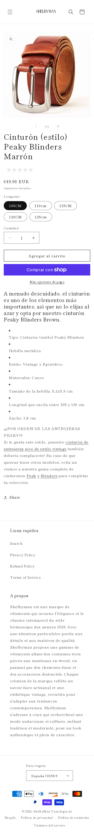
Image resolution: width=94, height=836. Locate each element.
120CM (15, 216)
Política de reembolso (74, 818)
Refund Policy (22, 565)
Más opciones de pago (47, 281)
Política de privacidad (37, 818)
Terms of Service (25, 577)
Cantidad (11, 228)
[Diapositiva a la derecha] (58, 126)
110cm (41, 205)
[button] (10, 11)
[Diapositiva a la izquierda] (36, 126)
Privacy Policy (22, 554)
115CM (65, 205)
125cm (41, 216)
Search (16, 543)
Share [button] (15, 497)
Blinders (49, 475)
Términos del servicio (49, 825)
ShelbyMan (41, 811)
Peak (31, 475)
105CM (15, 205)
